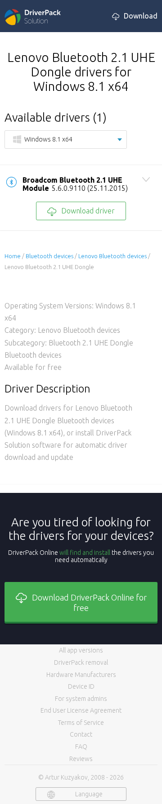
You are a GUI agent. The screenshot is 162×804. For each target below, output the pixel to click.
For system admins (81, 698)
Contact (81, 734)
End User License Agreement (81, 710)
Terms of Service (81, 722)
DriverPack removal (81, 662)
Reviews (81, 758)
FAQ (81, 746)
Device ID (81, 686)
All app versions (81, 650)
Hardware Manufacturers (81, 674)
